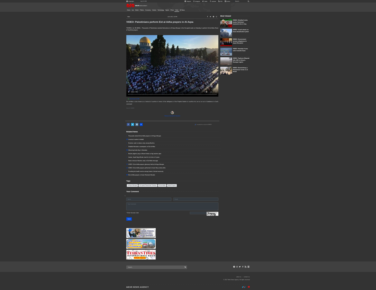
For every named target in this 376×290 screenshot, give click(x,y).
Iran (133, 10)
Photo (172, 10)
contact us (247, 277)
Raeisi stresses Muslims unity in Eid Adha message (143, 160)
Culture (154, 10)
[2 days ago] (226, 42)
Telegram (188, 1)
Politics (142, 10)
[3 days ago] (226, 61)
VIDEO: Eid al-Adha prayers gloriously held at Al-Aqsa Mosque (146, 164)
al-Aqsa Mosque (132, 185)
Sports (167, 10)
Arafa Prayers (172, 185)
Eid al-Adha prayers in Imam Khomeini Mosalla (141, 175)
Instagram (197, 1)
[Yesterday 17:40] (226, 33)
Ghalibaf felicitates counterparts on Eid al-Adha (141, 146)
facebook (213, 1)
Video (176, 10)
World (136, 10)
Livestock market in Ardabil (136, 139)
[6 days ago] (226, 23)
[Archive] (248, 267)
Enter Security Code (132, 213)
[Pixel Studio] (248, 287)
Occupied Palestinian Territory (147, 185)
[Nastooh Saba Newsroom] (243, 287)
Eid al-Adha (162, 185)
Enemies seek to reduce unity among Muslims (141, 143)
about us (238, 277)
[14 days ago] (226, 52)
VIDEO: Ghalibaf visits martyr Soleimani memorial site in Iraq (240, 22)
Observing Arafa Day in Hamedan (137, 150)
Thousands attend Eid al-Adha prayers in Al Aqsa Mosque (144, 136)
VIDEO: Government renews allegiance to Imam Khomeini (240, 41)
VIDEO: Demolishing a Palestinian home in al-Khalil (240, 69)
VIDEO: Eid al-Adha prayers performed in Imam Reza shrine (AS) (146, 168)
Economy (148, 10)
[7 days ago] (226, 71)
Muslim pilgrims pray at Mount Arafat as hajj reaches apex (144, 153)
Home (128, 10)
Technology (161, 10)
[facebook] (242, 267)
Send (129, 219)
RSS (221, 1)
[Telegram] (234, 267)
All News (182, 10)
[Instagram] (237, 267)
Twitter (205, 1)
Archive (228, 1)
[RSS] (245, 267)
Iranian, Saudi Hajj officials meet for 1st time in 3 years (144, 157)
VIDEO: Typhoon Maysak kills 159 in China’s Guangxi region (241, 60)
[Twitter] (240, 267)
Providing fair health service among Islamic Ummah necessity (145, 171)
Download (134, 99)
